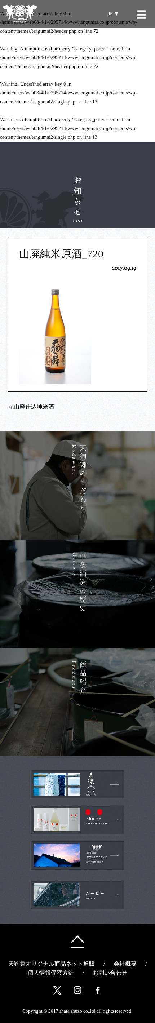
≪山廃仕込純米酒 (31, 407)
